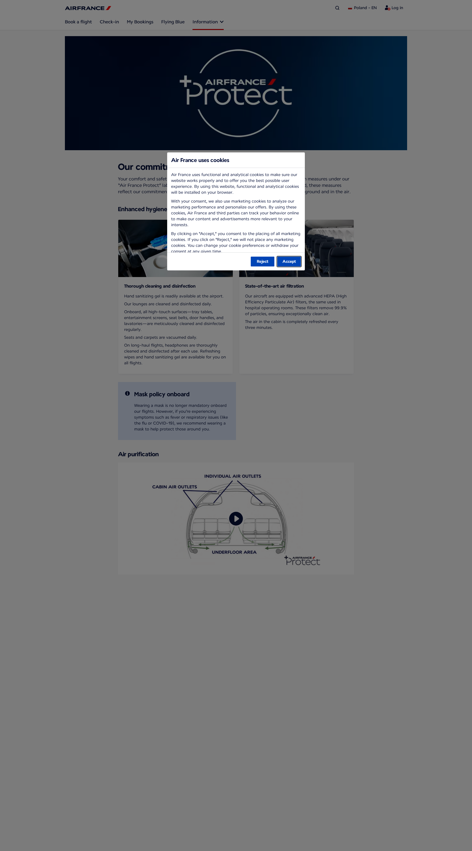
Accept (289, 261)
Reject (262, 261)
